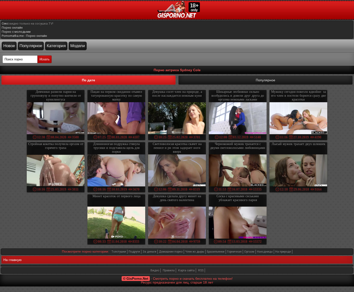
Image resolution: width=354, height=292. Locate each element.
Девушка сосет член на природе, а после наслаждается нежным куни (177, 93)
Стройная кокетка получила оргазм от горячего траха (55, 146)
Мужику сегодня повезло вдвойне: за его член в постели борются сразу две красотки (298, 95)
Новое (9, 46)
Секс (5, 23)
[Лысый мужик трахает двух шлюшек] (298, 170)
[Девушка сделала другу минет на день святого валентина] (177, 223)
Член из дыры (194, 251)
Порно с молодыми (16, 31)
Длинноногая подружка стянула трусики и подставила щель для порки (116, 147)
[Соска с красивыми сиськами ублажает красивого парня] (238, 223)
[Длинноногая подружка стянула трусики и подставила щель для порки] (116, 170)
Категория (56, 46)
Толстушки (118, 251)
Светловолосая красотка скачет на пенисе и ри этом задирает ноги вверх (177, 147)
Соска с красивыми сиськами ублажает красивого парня (237, 198)
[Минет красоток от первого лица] (116, 223)
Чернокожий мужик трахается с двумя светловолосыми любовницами (237, 146)
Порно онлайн (12, 27)
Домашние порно (171, 251)
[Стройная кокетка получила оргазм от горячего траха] (56, 170)
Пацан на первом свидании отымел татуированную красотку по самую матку (116, 95)
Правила (169, 270)
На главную (12, 260)
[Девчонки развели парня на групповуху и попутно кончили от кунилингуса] (56, 118)
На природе (283, 251)
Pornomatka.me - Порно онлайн (24, 36)
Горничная (234, 251)
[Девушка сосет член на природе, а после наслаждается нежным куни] (177, 118)
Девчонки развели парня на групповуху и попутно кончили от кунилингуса (56, 95)
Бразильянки (215, 251)
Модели (77, 46)
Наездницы (265, 251)
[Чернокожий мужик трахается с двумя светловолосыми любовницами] (238, 170)
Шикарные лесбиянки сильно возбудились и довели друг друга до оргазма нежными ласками (237, 95)
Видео (155, 270)
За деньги (149, 251)
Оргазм (249, 251)
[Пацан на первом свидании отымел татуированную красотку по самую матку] (116, 118)
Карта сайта (186, 270)
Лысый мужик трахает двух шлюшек (298, 144)
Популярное (31, 46)
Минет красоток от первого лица (116, 196)
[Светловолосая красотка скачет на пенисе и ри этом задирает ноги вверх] (177, 170)
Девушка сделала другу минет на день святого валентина (177, 198)
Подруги (134, 251)
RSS (200, 270)
